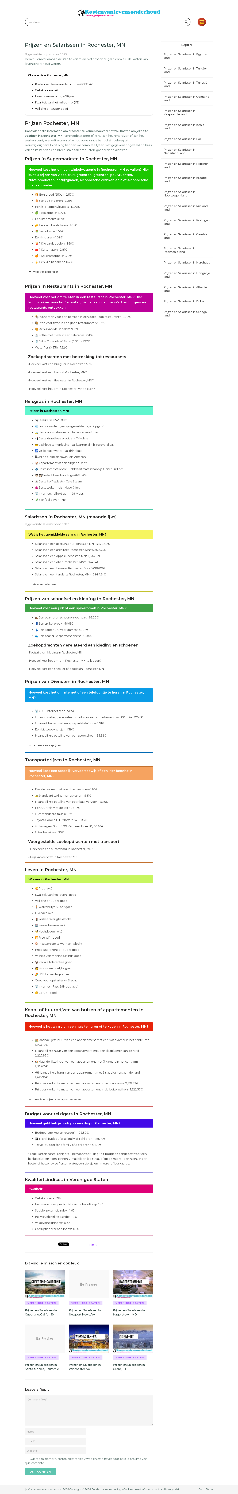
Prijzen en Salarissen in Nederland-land (179, 151)
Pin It (93, 1245)
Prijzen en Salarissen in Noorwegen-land (179, 193)
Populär (187, 45)
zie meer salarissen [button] (45, 584)
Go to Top (204, 1489)
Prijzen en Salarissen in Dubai (184, 301)
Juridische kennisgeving (107, 1489)
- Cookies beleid (131, 1489)
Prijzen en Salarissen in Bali (182, 139)
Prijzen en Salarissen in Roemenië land (179, 250)
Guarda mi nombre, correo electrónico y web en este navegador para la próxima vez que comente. (86, 1461)
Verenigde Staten (42, 1303)
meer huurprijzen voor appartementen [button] (57, 1099)
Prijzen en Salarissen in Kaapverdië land (179, 112)
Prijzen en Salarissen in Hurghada (187, 262)
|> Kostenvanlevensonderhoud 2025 (47, 1489)
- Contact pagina (151, 1489)
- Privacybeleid (171, 1489)
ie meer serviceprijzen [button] (47, 745)
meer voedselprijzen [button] (46, 271)
